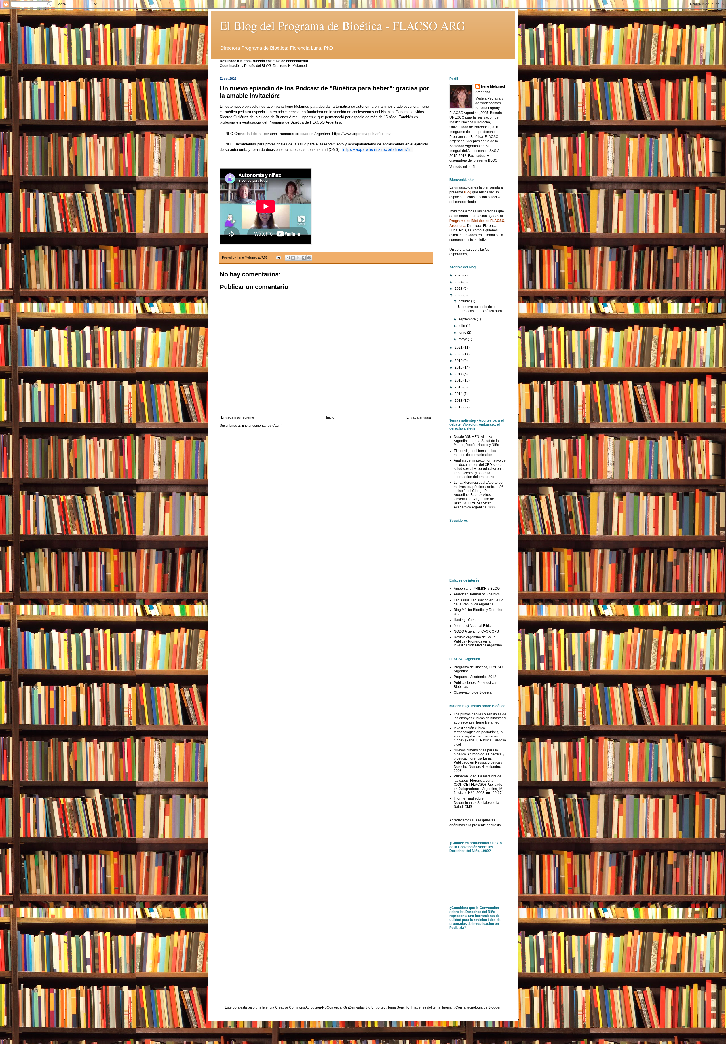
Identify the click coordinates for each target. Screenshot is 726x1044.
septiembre (468, 319)
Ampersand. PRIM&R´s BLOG (477, 589)
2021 (459, 348)
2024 (459, 282)
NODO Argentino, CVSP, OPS (476, 631)
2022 (459, 295)
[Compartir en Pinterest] (309, 258)
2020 (459, 354)
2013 (459, 401)
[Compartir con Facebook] (304, 258)
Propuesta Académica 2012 (475, 677)
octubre (465, 301)
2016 (459, 380)
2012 (459, 407)
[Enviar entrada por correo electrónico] (278, 257)
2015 (459, 387)
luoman (448, 1007)
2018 (459, 367)
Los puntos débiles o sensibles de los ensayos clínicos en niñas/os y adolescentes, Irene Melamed (480, 718)
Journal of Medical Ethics (473, 626)
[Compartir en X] (298, 258)
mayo (463, 339)
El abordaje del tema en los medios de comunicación (475, 453)
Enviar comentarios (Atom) (262, 426)
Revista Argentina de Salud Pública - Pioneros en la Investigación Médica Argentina (478, 641)
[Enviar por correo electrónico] (287, 258)
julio (462, 326)
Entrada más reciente (237, 417)
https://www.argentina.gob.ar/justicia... (363, 134)
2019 (459, 361)
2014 (459, 394)
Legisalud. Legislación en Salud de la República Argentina (478, 602)
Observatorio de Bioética (473, 692)
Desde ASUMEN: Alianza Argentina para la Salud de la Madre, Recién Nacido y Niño (476, 441)
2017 (459, 374)
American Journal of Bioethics (477, 594)
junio (463, 333)
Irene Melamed (493, 86)
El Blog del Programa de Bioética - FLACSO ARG (342, 25)
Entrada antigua (418, 417)
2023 (459, 289)
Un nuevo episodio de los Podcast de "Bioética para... (481, 309)
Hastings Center (466, 620)
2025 (459, 275)
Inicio (330, 417)
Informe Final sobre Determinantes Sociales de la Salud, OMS (476, 802)
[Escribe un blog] (293, 258)
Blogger (494, 1007)
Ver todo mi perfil (462, 167)
